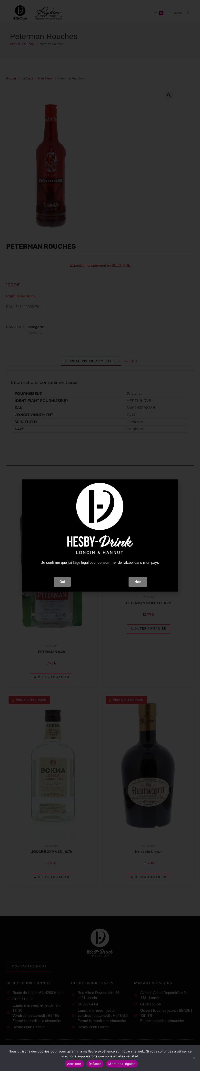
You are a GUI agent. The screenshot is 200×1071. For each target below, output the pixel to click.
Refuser (95, 1064)
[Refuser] (193, 1058)
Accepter (74, 1064)
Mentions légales (121, 1064)
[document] (100, 535)
